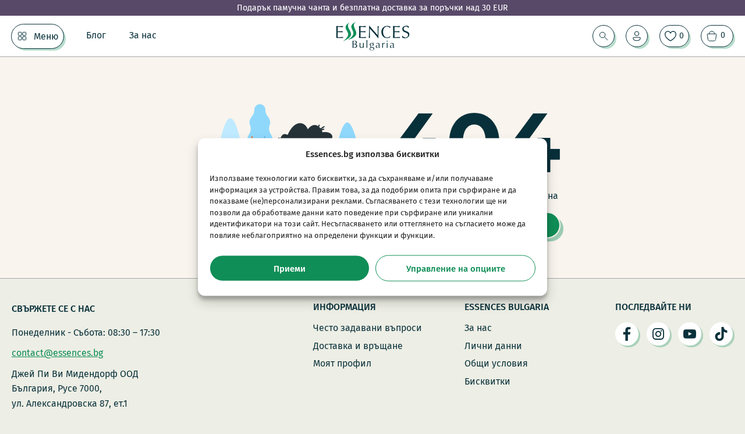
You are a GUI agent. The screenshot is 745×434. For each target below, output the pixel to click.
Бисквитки (487, 381)
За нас (143, 35)
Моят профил (342, 363)
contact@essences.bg (57, 352)
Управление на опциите (455, 268)
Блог (96, 35)
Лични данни (493, 345)
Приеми (290, 268)
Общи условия (496, 363)
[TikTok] (721, 334)
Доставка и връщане (358, 345)
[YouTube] (689, 334)
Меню (46, 36)
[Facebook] (626, 334)
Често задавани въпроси (367, 327)
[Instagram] (658, 334)
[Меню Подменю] (22, 36)
